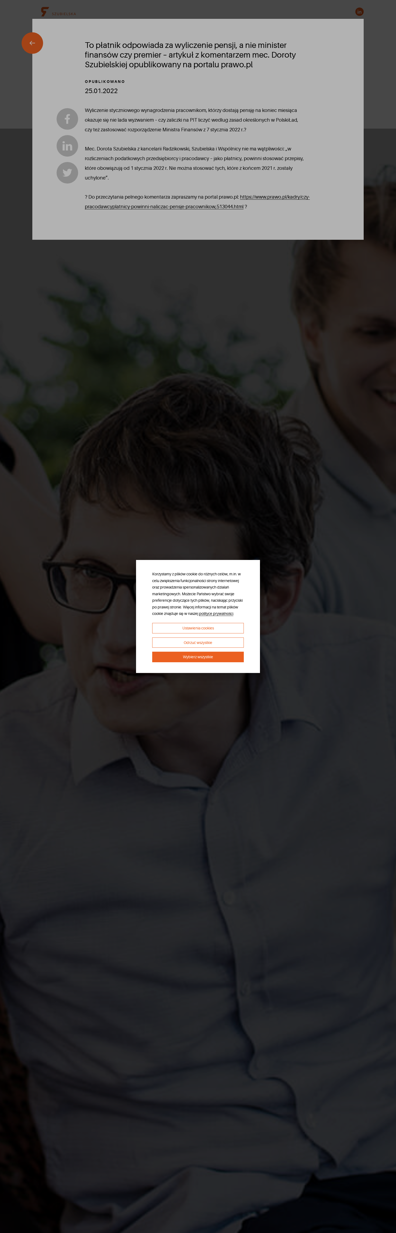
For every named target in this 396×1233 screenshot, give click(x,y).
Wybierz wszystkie (198, 657)
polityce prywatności (216, 613)
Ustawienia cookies (198, 628)
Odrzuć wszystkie (198, 642)
